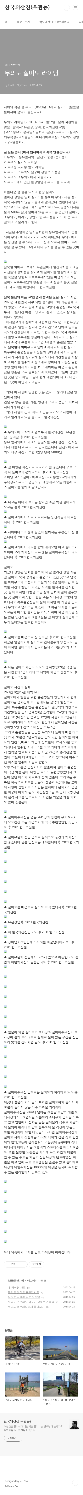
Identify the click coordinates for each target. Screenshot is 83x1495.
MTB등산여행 (16, 1280)
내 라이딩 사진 (17, 1287)
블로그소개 (23, 22)
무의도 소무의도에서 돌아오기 (26, 1306)
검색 (67, 8)
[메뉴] (75, 7)
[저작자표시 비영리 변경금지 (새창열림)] (49, 1264)
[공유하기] (18, 1264)
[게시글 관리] (23, 1264)
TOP (75, 1483)
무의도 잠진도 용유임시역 (23, 1292)
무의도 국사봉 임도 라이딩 (24, 1297)
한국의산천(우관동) (27, 7)
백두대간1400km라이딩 (54, 22)
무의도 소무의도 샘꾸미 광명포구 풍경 (31, 1301)
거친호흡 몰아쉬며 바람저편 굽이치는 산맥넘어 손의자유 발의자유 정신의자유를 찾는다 (33, 1428)
